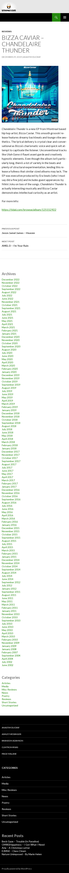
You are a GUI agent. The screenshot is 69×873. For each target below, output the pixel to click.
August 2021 (9, 311)
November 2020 (10, 340)
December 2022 (10, 279)
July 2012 (7, 585)
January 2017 (9, 486)
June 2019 (7, 394)
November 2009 (10, 642)
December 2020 (10, 336)
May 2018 (7, 435)
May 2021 (7, 320)
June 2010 (7, 626)
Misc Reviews (9, 689)
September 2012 (11, 582)
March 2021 (8, 327)
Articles (6, 683)
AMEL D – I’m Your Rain (15, 243)
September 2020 (11, 346)
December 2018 (10, 413)
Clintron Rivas (10, 747)
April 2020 (7, 362)
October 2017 (10, 457)
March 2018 (8, 441)
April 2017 (7, 477)
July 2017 (7, 467)
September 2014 (11, 569)
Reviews (7, 31)
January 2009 (9, 645)
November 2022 (10, 282)
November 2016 (10, 492)
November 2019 (10, 378)
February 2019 (10, 406)
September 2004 (11, 655)
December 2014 (10, 559)
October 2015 (10, 534)
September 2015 (11, 537)
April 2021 (7, 324)
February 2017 (10, 483)
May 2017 (7, 473)
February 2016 (10, 521)
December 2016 (10, 489)
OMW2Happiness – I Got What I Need (23, 844)
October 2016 (10, 496)
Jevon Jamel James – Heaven (18, 230)
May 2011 (7, 601)
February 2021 (10, 330)
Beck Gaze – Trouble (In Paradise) (20, 841)
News (5, 692)
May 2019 (7, 397)
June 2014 (7, 579)
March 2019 (8, 403)
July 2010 (7, 623)
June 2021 (7, 317)
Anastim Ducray (32, 57)
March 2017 (8, 480)
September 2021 (11, 308)
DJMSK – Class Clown (14, 850)
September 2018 (11, 422)
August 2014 (9, 572)
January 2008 (9, 649)
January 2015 (9, 556)
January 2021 (9, 333)
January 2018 (9, 448)
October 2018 (10, 419)
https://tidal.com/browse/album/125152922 (29, 209)
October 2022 (10, 285)
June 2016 (7, 508)
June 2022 (7, 298)
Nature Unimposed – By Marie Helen (22, 854)
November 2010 (10, 614)
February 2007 (10, 652)
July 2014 (7, 575)
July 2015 (7, 543)
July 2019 (7, 391)
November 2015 (10, 531)
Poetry (5, 695)
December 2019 (10, 375)
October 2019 (10, 381)
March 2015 (8, 550)
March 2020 (8, 365)
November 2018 (10, 416)
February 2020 (10, 368)
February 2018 (10, 445)
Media (5, 686)
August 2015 (9, 540)
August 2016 (9, 502)
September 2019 (11, 384)
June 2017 (7, 470)
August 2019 (9, 387)
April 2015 (7, 547)
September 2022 (11, 289)
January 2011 (9, 610)
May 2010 (7, 630)
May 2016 (7, 512)
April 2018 (7, 438)
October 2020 (10, 343)
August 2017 (9, 464)
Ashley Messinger (11, 734)
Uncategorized (10, 705)
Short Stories (9, 702)
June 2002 (7, 665)
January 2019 (9, 410)
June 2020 (7, 355)
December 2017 (10, 451)
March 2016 (8, 518)
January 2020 (9, 371)
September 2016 (11, 499)
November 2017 (10, 454)
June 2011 (7, 598)
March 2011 (8, 604)
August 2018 (9, 426)
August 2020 (9, 349)
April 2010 (7, 633)
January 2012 (9, 588)
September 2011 (11, 591)
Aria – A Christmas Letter (16, 847)
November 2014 (10, 563)
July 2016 (7, 505)
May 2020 (7, 359)
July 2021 (7, 314)
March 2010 (8, 636)
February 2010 (10, 639)
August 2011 (9, 594)
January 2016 (9, 524)
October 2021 (10, 304)
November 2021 (10, 301)
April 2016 (7, 515)
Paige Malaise (9, 753)
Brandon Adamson (12, 740)
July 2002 (7, 661)
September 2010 (11, 620)
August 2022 (9, 292)
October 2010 (10, 617)
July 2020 (7, 352)
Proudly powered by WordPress (17, 868)
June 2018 (7, 432)
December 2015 (10, 528)
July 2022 (7, 295)
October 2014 (10, 566)
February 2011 (10, 607)
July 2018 (7, 429)
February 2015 (10, 553)
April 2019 (7, 400)
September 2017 (11, 461)
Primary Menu (65, 17)
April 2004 (7, 658)
